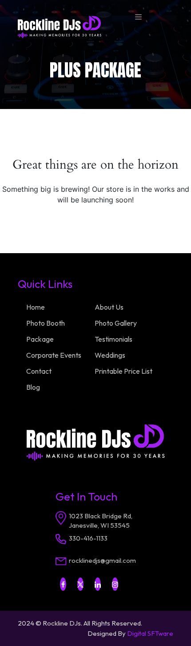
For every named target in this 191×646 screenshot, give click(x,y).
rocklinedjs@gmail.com (102, 560)
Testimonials (113, 339)
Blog (33, 387)
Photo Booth (45, 323)
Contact (39, 371)
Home (35, 307)
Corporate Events (53, 355)
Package (40, 339)
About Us (109, 307)
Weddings (110, 355)
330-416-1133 (88, 538)
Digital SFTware (150, 633)
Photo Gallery (116, 323)
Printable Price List (123, 371)
